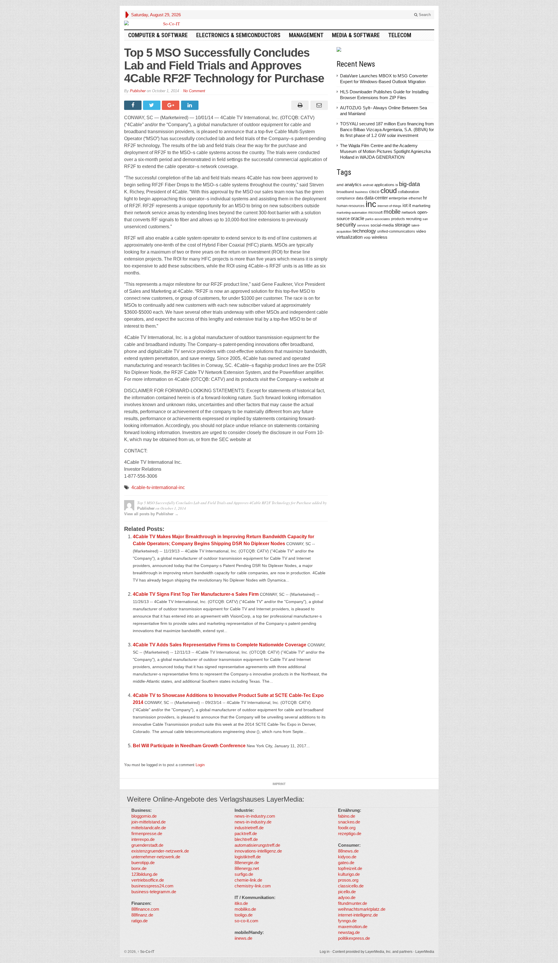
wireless (379, 237)
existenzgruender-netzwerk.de (160, 850)
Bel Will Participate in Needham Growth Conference (189, 745)
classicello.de (351, 885)
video (421, 231)
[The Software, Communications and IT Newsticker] (169, 23)
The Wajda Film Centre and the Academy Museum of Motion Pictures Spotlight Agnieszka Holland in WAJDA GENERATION (385, 151)
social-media (382, 225)
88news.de (348, 850)
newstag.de (349, 932)
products (398, 219)
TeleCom (399, 35)
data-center (376, 197)
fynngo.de (347, 920)
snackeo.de (349, 821)
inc (371, 204)
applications (384, 185)
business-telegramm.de (153, 891)
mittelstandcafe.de (148, 827)
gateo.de (346, 862)
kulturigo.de (349, 874)
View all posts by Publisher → (151, 514)
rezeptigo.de (349, 833)
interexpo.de (143, 839)
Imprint (279, 784)
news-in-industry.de (253, 821)
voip (367, 238)
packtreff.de (246, 833)
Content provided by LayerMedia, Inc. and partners (372, 952)
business (361, 192)
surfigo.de (244, 874)
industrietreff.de (249, 827)
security (346, 225)
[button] (13, 950)
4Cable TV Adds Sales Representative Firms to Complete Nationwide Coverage (219, 644)
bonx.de (138, 868)
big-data (409, 184)
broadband (345, 192)
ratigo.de (139, 920)
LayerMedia (424, 952)
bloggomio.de (144, 816)
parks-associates (377, 219)
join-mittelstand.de (148, 821)
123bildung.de (144, 874)
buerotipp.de (143, 862)
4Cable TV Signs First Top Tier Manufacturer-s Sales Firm (196, 594)
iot (405, 205)
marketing (421, 205)
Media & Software (356, 35)
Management (306, 35)
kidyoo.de (347, 856)
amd (340, 185)
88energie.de (247, 862)
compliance (346, 198)
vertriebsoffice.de (147, 880)
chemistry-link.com (253, 885)
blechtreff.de (246, 839)
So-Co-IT (145, 952)
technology (364, 231)
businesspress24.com (152, 885)
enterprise (398, 198)
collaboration (408, 192)
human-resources (350, 206)
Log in (325, 952)
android (368, 185)
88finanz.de (142, 914)
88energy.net (247, 868)
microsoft (375, 213)
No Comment (194, 91)
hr (425, 197)
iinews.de (243, 938)
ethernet (415, 198)
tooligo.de (244, 914)
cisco (374, 191)
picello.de (347, 891)
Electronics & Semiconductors (238, 35)
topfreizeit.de (350, 868)
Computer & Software (158, 35)
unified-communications (396, 231)
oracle (357, 218)
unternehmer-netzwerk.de (155, 856)
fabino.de (346, 816)
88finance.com (145, 909)
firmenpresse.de (146, 833)
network (409, 212)
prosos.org (348, 880)
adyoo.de (346, 897)
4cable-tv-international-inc (158, 487)
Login (200, 765)
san (425, 219)
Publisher (138, 91)
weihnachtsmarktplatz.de (361, 909)
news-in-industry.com (255, 816)
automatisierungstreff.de (257, 845)
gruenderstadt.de (147, 845)
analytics (353, 184)
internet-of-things (389, 206)
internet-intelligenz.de (358, 914)
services (363, 225)
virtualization (350, 237)
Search (424, 15)
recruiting (413, 219)
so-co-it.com (246, 920)
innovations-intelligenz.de (258, 850)
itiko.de (241, 903)
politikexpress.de (354, 938)
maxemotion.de (352, 926)
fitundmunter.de (352, 903)
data (359, 198)
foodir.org (346, 827)
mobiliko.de (245, 909)
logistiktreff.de (248, 856)
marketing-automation (352, 212)
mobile (392, 211)
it (410, 205)
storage (402, 224)
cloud (388, 191)
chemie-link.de (248, 880)
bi (397, 185)
